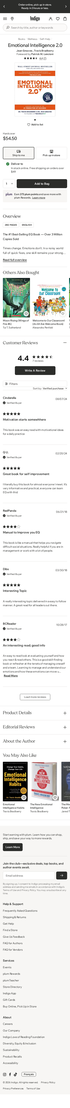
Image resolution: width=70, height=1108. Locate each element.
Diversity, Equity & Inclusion (19, 1043)
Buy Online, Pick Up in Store (20, 1006)
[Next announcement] (66, 6)
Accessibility (10, 1063)
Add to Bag (41, 183)
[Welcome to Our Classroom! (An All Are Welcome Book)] (49, 297)
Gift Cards (9, 999)
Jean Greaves (24, 50)
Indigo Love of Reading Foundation (24, 1037)
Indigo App (9, 993)
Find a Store (10, 930)
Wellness (32, 39)
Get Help (8, 923)
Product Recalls (12, 1056)
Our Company (11, 1030)
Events (7, 967)
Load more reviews (35, 697)
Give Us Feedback (14, 936)
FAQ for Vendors (13, 949)
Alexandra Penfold (42, 327)
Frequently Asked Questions (20, 910)
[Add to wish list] (26, 313)
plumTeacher (11, 980)
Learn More (13, 847)
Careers (8, 1024)
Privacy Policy (48, 1082)
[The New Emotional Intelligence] (44, 781)
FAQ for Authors (12, 943)
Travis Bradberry (44, 50)
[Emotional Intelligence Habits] (15, 781)
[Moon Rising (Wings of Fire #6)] (16, 297)
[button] (5, 19)
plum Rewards (11, 973)
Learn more (38, 197)
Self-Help (45, 39)
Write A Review (35, 370)
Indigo (14, 1082)
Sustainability (11, 1050)
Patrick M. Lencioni (42, 54)
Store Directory (12, 987)
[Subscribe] (61, 875)
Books (21, 39)
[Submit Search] (8, 27)
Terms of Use (33, 1088)
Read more (11, 675)
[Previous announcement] (4, 6)
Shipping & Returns (14, 917)
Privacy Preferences (13, 1088)
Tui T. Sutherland (12, 327)
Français (29, 1074)
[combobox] (37, 28)
